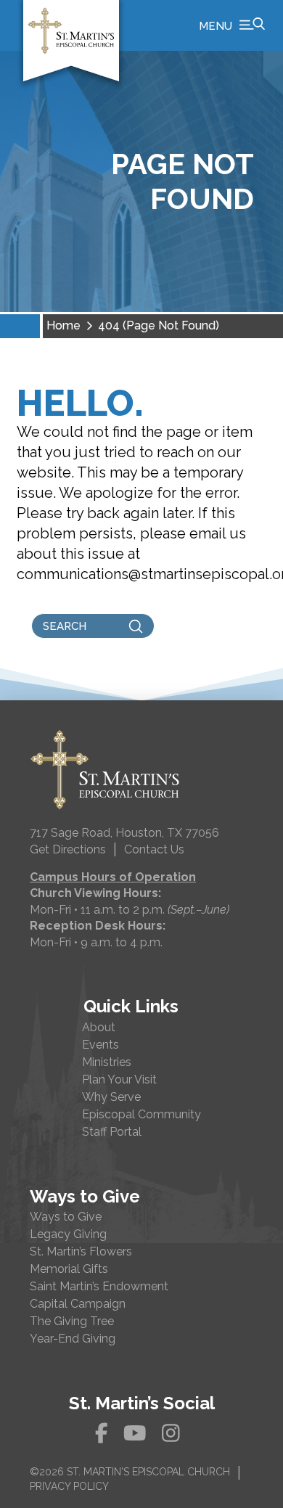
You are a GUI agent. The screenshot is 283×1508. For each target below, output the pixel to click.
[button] (231, 25)
